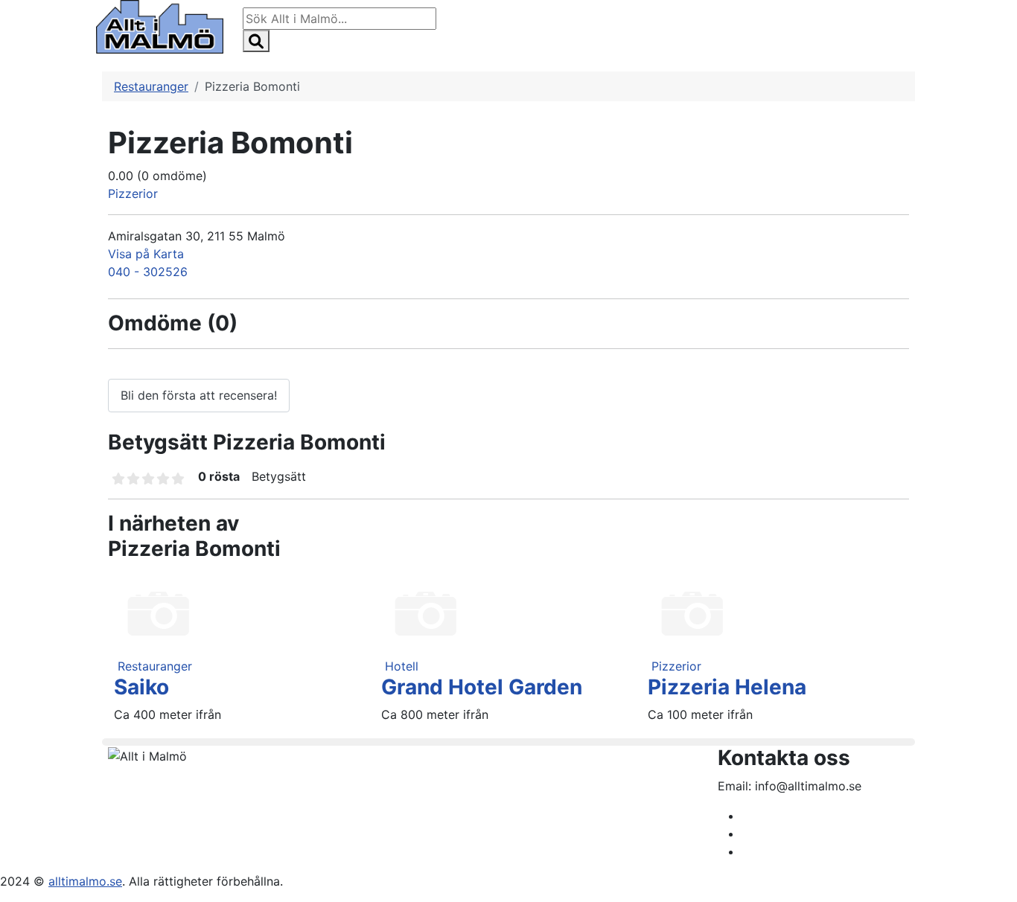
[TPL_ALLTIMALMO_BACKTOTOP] (998, 883)
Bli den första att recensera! (199, 395)
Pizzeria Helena (727, 687)
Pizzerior (133, 193)
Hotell (401, 666)
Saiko (141, 687)
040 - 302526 (148, 271)
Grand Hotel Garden (481, 687)
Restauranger (155, 666)
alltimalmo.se (85, 881)
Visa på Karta (146, 253)
